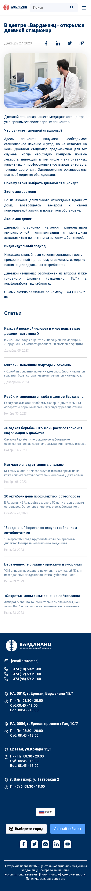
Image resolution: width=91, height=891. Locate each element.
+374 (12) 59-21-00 (25, 674)
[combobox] (49, 7)
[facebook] (23, 844)
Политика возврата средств (45, 878)
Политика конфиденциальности (63, 874)
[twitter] (34, 844)
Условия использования (21, 874)
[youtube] (67, 844)
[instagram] (45, 844)
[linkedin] (56, 844)
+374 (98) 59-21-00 (25, 679)
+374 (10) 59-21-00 (25, 669)
